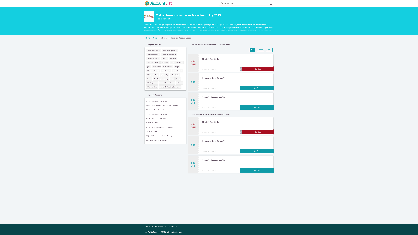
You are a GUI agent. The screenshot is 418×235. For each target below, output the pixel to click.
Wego (177, 67)
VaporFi (164, 59)
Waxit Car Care (152, 87)
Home (147, 38)
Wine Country (166, 71)
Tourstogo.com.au (153, 59)
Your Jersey (156, 67)
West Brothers (177, 71)
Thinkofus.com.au (153, 54)
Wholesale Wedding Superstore (170, 87)
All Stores (159, 226)
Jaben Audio (175, 75)
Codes (260, 50)
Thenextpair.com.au (153, 50)
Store (155, 38)
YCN (172, 63)
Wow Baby (164, 75)
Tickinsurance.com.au (169, 54)
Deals (269, 50)
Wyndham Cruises (153, 71)
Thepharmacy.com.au (170, 50)
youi (148, 67)
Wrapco (179, 83)
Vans (178, 79)
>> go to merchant (163, 19)
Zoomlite (173, 59)
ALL (252, 50)
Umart (149, 79)
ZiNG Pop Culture (153, 63)
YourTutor (164, 63)
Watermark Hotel (152, 75)
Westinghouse (152, 83)
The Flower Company (161, 79)
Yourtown (179, 63)
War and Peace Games (167, 83)
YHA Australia (167, 67)
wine (172, 79)
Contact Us (172, 226)
